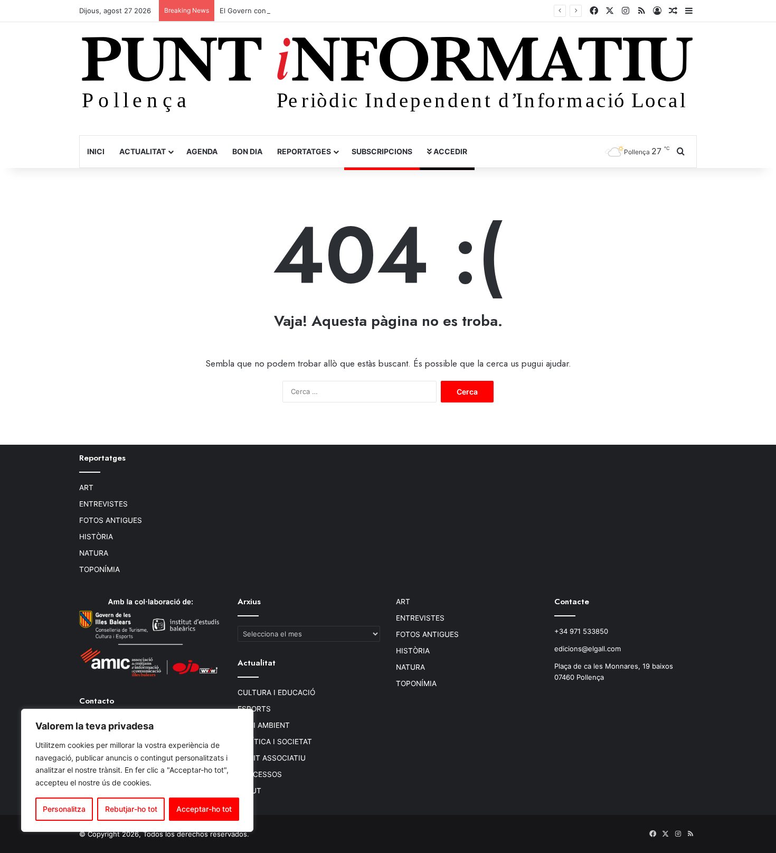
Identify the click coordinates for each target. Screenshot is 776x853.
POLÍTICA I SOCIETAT (275, 741)
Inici (96, 151)
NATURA (93, 553)
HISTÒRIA (96, 536)
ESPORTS (254, 709)
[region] (137, 770)
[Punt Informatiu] (388, 78)
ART (86, 487)
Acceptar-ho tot (204, 808)
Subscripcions (382, 151)
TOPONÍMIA (99, 569)
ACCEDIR (449, 151)
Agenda (201, 151)
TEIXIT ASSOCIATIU (272, 758)
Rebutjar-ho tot (131, 808)
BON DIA (247, 151)
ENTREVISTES (103, 504)
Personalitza (64, 808)
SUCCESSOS (260, 774)
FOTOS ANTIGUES (110, 520)
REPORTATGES (304, 151)
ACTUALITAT (142, 151)
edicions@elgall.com (587, 648)
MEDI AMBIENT (264, 725)
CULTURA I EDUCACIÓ (276, 692)
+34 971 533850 (581, 631)
